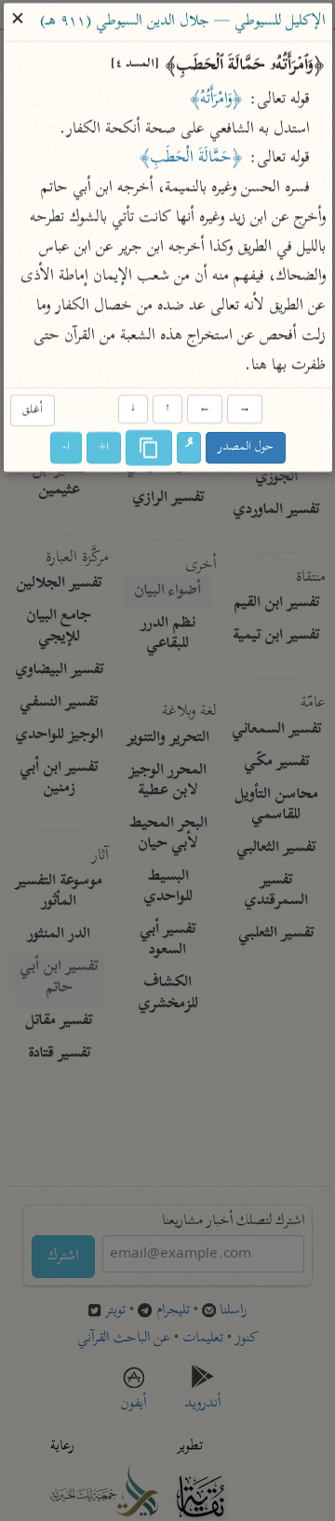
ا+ (104, 447)
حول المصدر (246, 447)
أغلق (31, 411)
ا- (66, 447)
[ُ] (189, 448)
